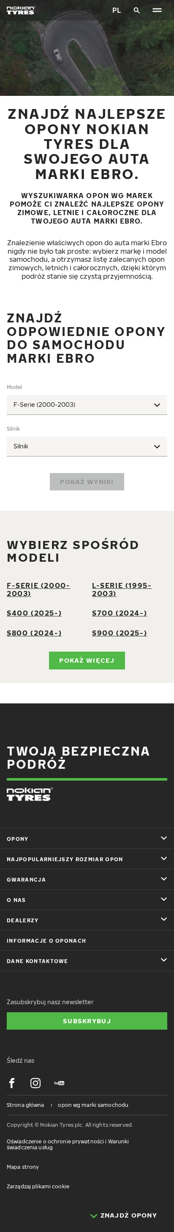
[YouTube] (59, 1083)
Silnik (13, 429)
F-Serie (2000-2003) (38, 589)
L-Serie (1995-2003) (122, 589)
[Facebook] (12, 1083)
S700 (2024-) (119, 613)
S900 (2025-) (119, 633)
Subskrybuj (87, 1021)
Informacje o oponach (46, 941)
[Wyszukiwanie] (137, 10)
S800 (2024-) (34, 633)
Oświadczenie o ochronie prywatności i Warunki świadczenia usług (68, 1144)
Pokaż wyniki (87, 481)
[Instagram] (35, 1083)
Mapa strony (23, 1167)
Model (14, 387)
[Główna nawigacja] (157, 10)
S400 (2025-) (34, 613)
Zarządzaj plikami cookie (38, 1186)
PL (116, 10)
